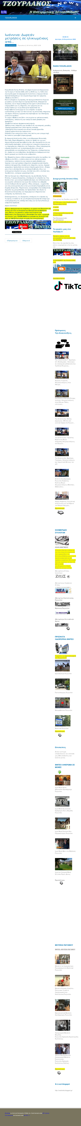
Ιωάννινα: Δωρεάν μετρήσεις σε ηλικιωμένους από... (26, 38)
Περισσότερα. (60, 880)
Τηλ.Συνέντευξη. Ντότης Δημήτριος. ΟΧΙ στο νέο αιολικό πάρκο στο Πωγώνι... (65, 421)
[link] (65, 203)
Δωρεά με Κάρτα (65, 108)
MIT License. (46, 1113)
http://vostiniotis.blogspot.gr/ (64, 1090)
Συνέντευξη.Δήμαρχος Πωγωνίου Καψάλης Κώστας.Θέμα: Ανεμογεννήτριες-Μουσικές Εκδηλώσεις (64, 483)
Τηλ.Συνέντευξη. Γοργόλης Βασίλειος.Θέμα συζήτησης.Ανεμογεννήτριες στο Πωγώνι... (65, 440)
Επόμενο (26, 241)
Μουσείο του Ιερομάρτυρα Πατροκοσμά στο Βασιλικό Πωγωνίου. (64, 968)
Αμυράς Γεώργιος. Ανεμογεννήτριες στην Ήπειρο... (63, 382)
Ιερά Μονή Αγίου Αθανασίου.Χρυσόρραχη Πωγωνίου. (63, 789)
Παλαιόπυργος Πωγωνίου (64, 692)
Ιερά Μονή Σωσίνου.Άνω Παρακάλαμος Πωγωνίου (64, 832)
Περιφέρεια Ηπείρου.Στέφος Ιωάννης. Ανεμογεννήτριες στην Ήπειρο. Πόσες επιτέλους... (65, 401)
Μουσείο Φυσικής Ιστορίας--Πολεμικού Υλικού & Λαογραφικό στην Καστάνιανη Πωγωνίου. (64, 991)
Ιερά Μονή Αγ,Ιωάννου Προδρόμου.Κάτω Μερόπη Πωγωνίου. (64, 811)
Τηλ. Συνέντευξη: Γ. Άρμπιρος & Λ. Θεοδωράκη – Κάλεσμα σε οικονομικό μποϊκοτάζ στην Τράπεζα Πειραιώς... (65, 363)
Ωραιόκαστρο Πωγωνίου (63, 673)
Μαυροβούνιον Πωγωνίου (63, 710)
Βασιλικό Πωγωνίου (62, 728)
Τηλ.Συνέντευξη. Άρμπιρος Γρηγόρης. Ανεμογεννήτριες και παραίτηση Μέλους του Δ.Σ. (65, 461)
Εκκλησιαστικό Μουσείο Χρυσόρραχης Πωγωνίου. (63, 1014)
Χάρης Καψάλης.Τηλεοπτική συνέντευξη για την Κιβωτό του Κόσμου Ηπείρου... (65, 503)
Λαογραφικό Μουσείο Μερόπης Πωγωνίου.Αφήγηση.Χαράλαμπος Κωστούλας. (66, 1036)
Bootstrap (7, 1113)
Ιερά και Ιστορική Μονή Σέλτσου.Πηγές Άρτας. (63, 873)
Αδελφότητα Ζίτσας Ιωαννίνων (62, 572)
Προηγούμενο (12, 241)
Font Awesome (9, 1115)
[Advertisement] (41, 24)
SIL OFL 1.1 (27, 1115)
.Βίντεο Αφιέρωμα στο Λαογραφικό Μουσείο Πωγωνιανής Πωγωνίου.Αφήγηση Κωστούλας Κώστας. (63, 1059)
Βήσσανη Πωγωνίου (62, 608)
